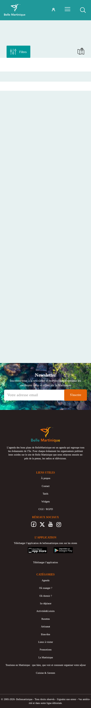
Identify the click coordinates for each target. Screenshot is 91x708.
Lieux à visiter (45, 642)
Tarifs (45, 493)
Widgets (45, 501)
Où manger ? (45, 588)
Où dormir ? (45, 595)
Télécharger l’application (45, 562)
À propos (45, 478)
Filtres (23, 52)
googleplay (59, 548)
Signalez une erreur (66, 699)
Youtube (50, 525)
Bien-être (45, 634)
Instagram (58, 525)
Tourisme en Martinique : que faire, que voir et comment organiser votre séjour (46, 665)
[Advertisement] (45, 64)
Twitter (42, 525)
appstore (32, 548)
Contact (46, 486)
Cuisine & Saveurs (45, 672)
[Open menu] (67, 9)
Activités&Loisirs (45, 611)
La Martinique (45, 657)
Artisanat (45, 626)
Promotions (46, 649)
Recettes (45, 619)
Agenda (45, 580)
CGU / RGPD (45, 509)
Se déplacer (45, 603)
